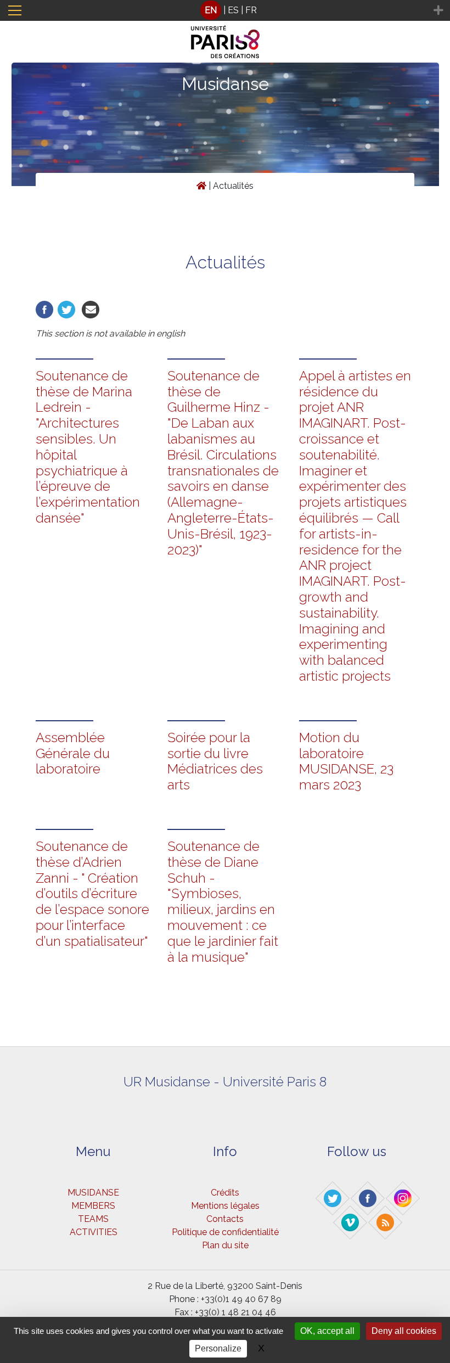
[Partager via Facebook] (44, 309)
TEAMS (93, 1219)
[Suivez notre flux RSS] (386, 1222)
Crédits (225, 1192)
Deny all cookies (404, 1331)
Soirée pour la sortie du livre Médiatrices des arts (215, 761)
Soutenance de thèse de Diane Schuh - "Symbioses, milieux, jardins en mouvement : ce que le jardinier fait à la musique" (222, 901)
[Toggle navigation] (15, 10)
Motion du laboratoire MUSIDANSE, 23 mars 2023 (346, 761)
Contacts (225, 1219)
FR (251, 10)
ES (233, 10)
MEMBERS (93, 1206)
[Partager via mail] (90, 309)
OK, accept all (327, 1331)
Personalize (218, 1348)
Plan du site (225, 1245)
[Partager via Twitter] (66, 309)
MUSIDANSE (93, 1192)
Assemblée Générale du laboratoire (73, 753)
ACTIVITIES (93, 1232)
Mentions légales (225, 1206)
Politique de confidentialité (225, 1232)
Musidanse (225, 84)
